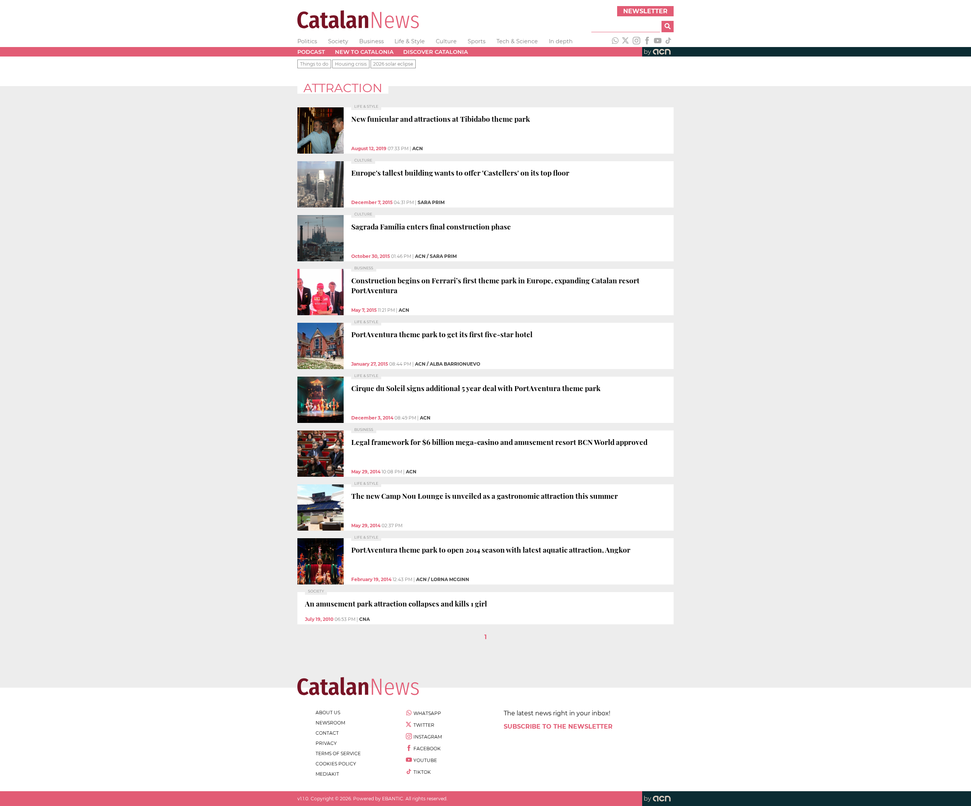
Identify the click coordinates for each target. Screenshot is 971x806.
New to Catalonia (364, 52)
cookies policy (336, 764)
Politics (307, 41)
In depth (561, 41)
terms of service (338, 753)
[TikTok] (668, 41)
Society (338, 41)
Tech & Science (517, 41)
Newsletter (645, 11)
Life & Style (409, 41)
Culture (446, 41)
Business (371, 41)
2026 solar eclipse (393, 64)
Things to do (314, 64)
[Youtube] (657, 41)
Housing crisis (351, 64)
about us (328, 712)
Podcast (311, 52)
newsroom (330, 723)
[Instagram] (636, 41)
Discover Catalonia (435, 52)
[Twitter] (626, 41)
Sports (477, 41)
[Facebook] (647, 41)
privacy (326, 743)
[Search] (667, 26)
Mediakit (327, 774)
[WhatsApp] (615, 41)
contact (327, 733)
